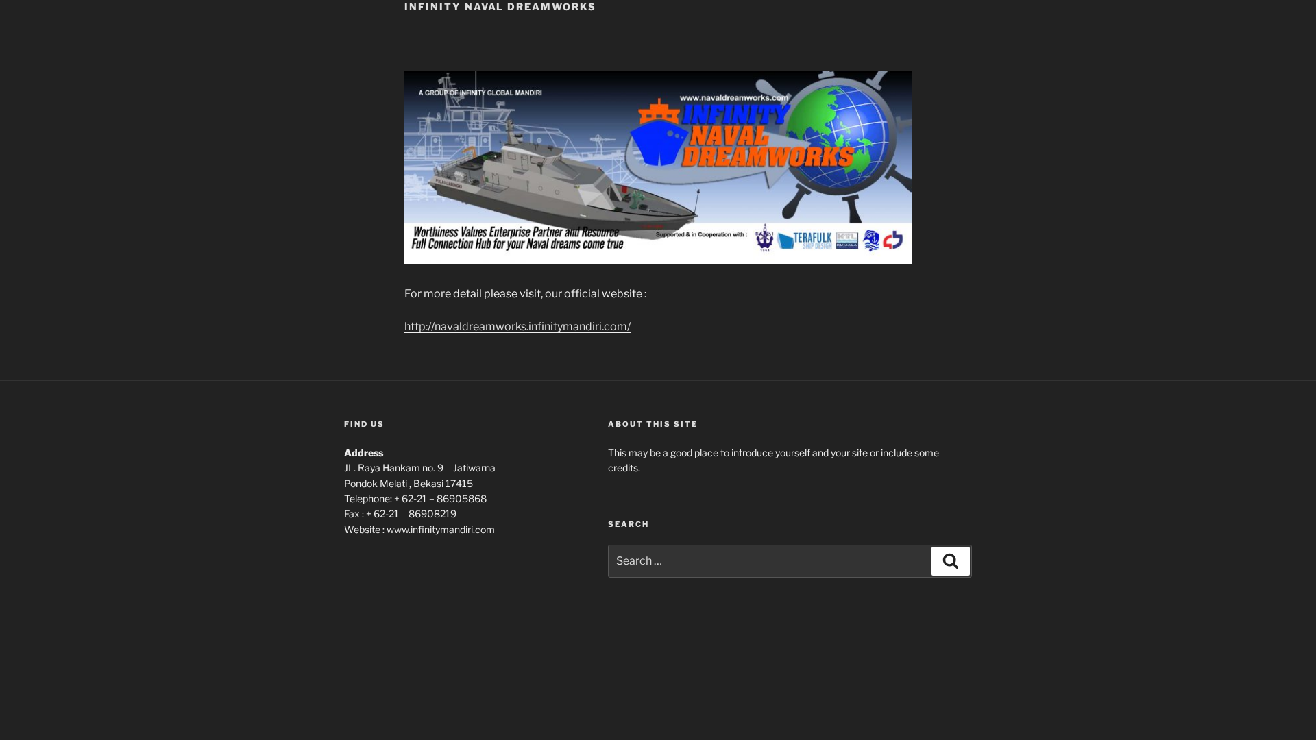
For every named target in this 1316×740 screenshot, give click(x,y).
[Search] (950, 561)
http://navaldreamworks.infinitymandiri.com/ (517, 326)
